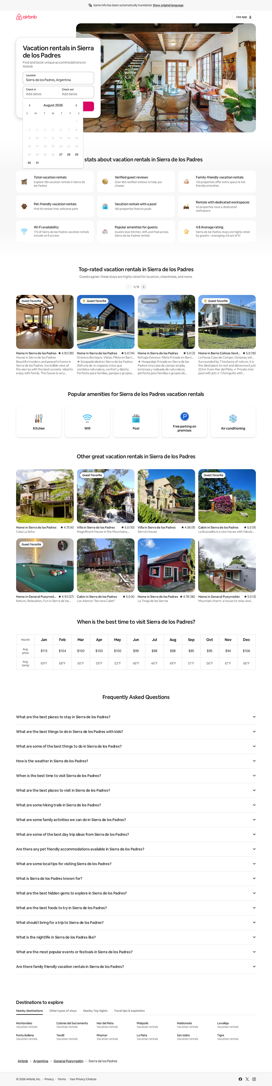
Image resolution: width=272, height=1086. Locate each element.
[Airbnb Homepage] (26, 16)
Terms (62, 1079)
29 (76, 154)
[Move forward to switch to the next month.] (76, 105)
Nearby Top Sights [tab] (95, 1011)
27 (60, 154)
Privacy (49, 1079)
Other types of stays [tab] (63, 1011)
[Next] (143, 287)
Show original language (168, 5)
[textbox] (40, 94)
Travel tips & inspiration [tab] (129, 1011)
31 (37, 163)
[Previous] (128, 287)
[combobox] (58, 79)
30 (29, 163)
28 (68, 154)
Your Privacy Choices (83, 1079)
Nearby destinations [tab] (29, 1011)
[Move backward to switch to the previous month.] (30, 105)
